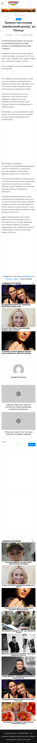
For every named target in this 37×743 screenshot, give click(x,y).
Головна (16, 15)
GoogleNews (27, 276)
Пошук (4, 442)
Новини (22, 15)
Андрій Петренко (18, 377)
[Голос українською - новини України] (13, 3)
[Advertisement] (18, 142)
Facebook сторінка (12, 279)
